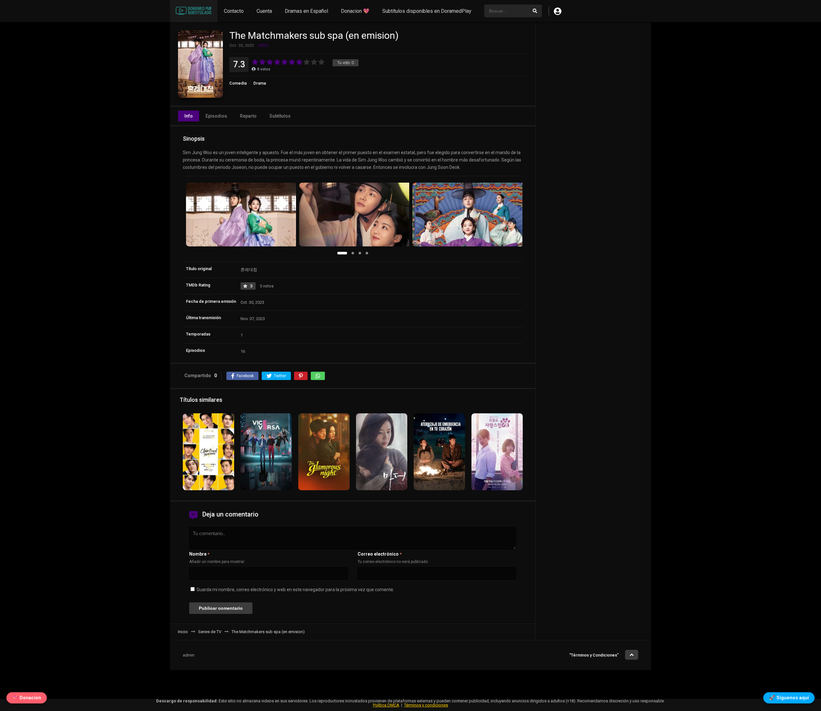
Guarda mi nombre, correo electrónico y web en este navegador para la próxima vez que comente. (295, 589)
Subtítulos (280, 116)
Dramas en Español (306, 11)
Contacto (234, 11)
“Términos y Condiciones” (594, 655)
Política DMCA (386, 705)
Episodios (216, 116)
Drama (259, 83)
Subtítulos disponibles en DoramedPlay (426, 11)
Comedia (238, 83)
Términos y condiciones (426, 705)
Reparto (248, 116)
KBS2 (263, 45)
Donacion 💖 (355, 11)
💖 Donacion (26, 698)
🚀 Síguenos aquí (789, 698)
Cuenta (264, 11)
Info (188, 116)
